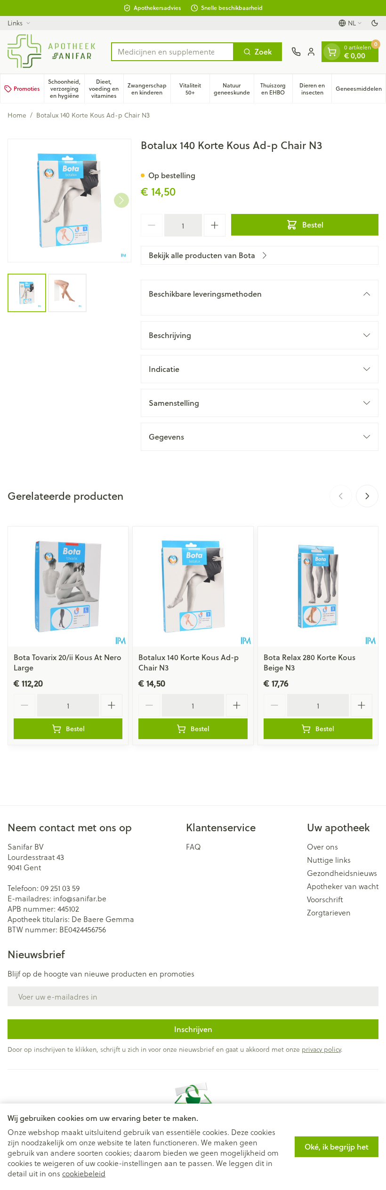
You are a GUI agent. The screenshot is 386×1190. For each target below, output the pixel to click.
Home (17, 115)
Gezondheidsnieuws (342, 873)
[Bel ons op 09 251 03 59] (296, 51)
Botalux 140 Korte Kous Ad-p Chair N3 (188, 662)
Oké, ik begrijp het (337, 1146)
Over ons (322, 847)
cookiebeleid (83, 1173)
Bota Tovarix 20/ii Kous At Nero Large (67, 662)
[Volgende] (121, 200)
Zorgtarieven (329, 912)
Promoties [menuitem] (27, 89)
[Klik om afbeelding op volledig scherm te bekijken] (69, 200)
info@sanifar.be (79, 898)
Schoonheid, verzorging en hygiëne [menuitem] (66, 89)
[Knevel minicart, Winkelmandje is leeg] (331, 51)
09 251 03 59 (60, 888)
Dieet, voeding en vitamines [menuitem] (106, 89)
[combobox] (172, 51)
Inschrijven (193, 1029)
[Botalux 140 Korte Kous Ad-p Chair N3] (193, 586)
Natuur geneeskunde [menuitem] (234, 88)
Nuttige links (329, 860)
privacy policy (321, 1049)
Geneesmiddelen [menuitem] (361, 90)
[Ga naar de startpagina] (55, 52)
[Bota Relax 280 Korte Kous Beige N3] (318, 586)
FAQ (193, 847)
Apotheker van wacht (342, 886)
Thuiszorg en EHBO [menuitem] (276, 88)
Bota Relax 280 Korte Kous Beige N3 (309, 662)
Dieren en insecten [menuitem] (315, 88)
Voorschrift (325, 899)
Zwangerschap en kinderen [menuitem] (149, 88)
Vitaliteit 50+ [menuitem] (194, 88)
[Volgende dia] (367, 496)
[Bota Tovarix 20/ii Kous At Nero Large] (68, 586)
